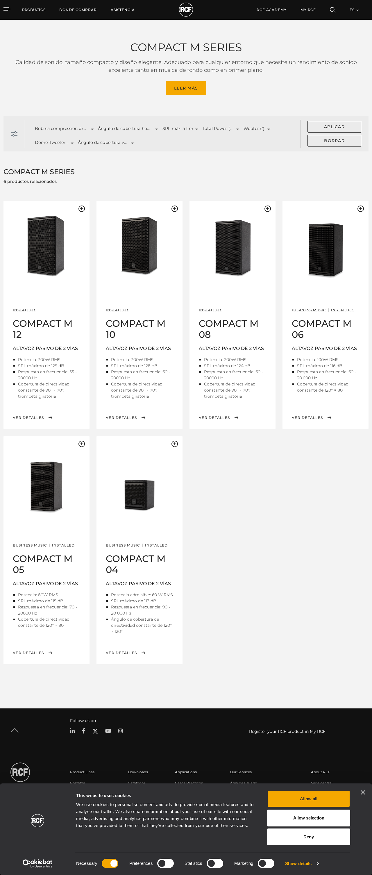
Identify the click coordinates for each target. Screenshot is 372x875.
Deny (308, 836)
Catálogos (137, 783)
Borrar (334, 140)
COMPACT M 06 (322, 329)
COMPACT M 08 (229, 329)
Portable (77, 783)
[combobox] (59, 128)
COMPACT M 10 (136, 329)
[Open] (92, 129)
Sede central (321, 783)
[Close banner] (363, 792)
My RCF (308, 10)
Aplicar (334, 126)
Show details (298, 863)
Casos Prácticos (189, 783)
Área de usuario (243, 783)
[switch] (165, 863)
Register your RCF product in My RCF (287, 731)
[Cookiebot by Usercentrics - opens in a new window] (37, 863)
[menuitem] (78, 9)
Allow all (308, 798)
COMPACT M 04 (136, 564)
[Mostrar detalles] (46, 245)
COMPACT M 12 (43, 329)
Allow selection (308, 817)
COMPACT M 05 (43, 564)
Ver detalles (28, 418)
